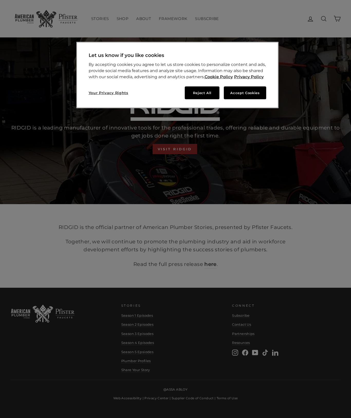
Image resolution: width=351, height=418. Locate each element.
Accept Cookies (245, 93)
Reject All (202, 93)
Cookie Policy (219, 76)
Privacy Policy (249, 76)
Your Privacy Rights (108, 93)
